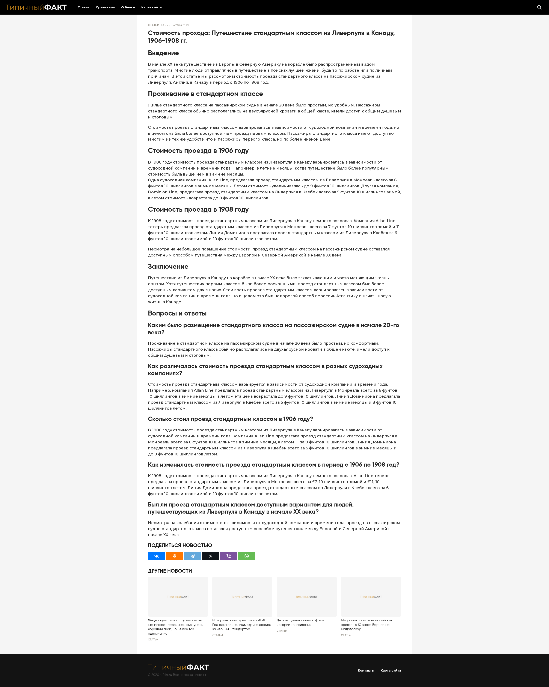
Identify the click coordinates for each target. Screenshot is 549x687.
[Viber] (228, 556)
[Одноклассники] (174, 556)
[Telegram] (192, 556)
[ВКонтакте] (156, 556)
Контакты (366, 670)
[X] (210, 556)
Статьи (83, 7)
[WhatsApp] (246, 556)
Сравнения (105, 7)
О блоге (128, 7)
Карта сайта (151, 7)
